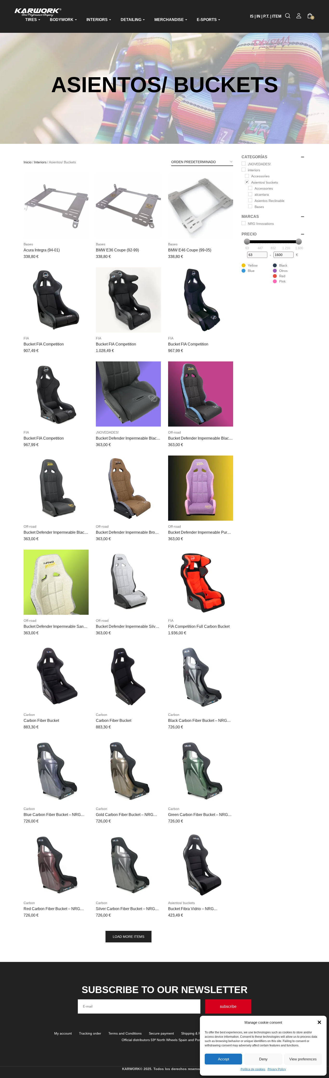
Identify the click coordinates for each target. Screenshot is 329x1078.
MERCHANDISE (169, 20)
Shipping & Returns (196, 1033)
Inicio (28, 162)
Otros (283, 271)
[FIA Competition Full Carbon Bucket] (200, 582)
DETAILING (131, 20)
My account (63, 1033)
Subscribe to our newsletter (165, 989)
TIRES (31, 20)
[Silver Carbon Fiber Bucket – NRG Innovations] (128, 864)
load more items (128, 937)
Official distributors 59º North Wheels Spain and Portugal (165, 1040)
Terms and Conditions (125, 1033)
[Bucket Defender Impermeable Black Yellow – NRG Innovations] (56, 488)
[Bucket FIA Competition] (56, 299)
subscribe (228, 1006)
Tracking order (90, 1033)
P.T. (266, 16)
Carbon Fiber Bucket (41, 721)
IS (252, 16)
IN (258, 16)
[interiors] (243, 170)
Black (283, 265)
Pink (282, 281)
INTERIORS (97, 20)
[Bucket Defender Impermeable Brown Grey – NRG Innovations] (128, 488)
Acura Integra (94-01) (42, 250)
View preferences (303, 1059)
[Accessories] (247, 176)
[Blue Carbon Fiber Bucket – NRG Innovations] (56, 770)
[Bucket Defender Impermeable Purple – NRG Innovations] (200, 488)
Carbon (29, 715)
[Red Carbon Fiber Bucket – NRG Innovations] (56, 864)
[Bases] (250, 206)
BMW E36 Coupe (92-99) (117, 250)
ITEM (276, 16)
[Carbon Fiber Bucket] (56, 676)
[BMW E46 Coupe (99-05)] (200, 205)
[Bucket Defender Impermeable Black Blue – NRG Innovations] (200, 394)
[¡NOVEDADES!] (243, 164)
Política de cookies (253, 1069)
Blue (251, 271)
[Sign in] (298, 15)
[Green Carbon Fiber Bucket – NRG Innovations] (200, 770)
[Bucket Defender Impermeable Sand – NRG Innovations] (56, 582)
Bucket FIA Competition (44, 344)
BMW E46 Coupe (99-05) (189, 250)
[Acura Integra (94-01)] (56, 205)
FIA (26, 338)
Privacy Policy (277, 1069)
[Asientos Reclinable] (250, 200)
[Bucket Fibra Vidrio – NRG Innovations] (200, 864)
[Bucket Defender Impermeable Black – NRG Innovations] (128, 394)
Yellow (252, 265)
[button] (319, 1022)
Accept (223, 1059)
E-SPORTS (207, 20)
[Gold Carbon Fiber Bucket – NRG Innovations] (128, 770)
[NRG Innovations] (243, 223)
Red (282, 276)
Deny (263, 1059)
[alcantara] (250, 194)
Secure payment (161, 1033)
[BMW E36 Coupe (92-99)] (128, 205)
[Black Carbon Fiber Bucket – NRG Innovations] (200, 676)
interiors (40, 162)
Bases (28, 244)
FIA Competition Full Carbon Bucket (199, 626)
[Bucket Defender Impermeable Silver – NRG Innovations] (128, 582)
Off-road (174, 432)
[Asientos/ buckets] (247, 182)
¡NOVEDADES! (107, 432)
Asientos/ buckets (181, 903)
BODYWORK (62, 20)
